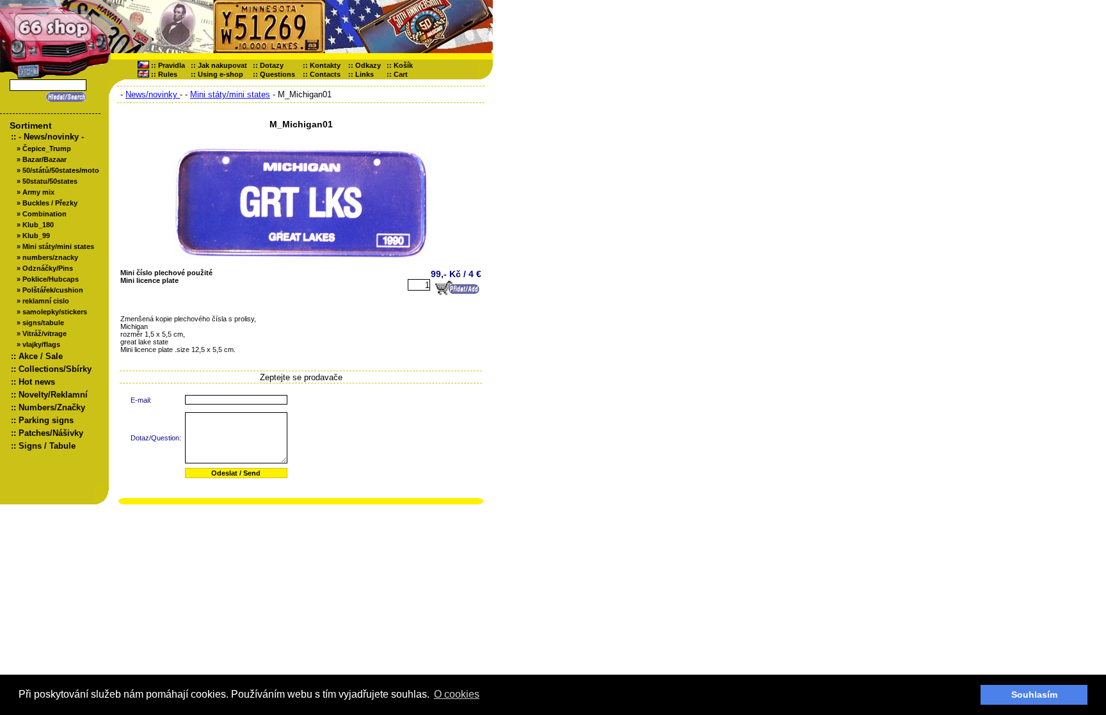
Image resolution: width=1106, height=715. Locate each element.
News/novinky (152, 94)
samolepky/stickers (54, 312)
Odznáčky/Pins (47, 268)
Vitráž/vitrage (44, 333)
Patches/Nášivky (51, 433)
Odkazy (368, 65)
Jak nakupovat (222, 65)
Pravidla (171, 65)
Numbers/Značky (52, 407)
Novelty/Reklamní (53, 394)
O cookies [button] (456, 694)
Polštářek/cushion (52, 290)
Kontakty (325, 65)
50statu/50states (49, 181)
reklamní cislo (45, 301)
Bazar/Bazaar (44, 159)
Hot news (37, 382)
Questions (277, 74)
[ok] (64, 97)
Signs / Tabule (47, 446)
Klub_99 (36, 235)
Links (364, 74)
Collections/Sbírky (55, 369)
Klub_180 (38, 225)
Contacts (325, 74)
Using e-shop (220, 74)
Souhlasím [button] (1034, 694)
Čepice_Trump (46, 148)
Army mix (38, 192)
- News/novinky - (51, 136)
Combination (44, 214)
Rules (167, 74)
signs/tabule (43, 322)
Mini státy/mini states (58, 246)
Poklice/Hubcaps (50, 279)
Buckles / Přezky (49, 203)
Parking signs (46, 420)
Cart (403, 74)
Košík (406, 65)
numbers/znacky (50, 257)
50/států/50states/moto (60, 170)
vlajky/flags (41, 344)
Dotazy (272, 65)
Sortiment (31, 125)
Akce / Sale (41, 356)
